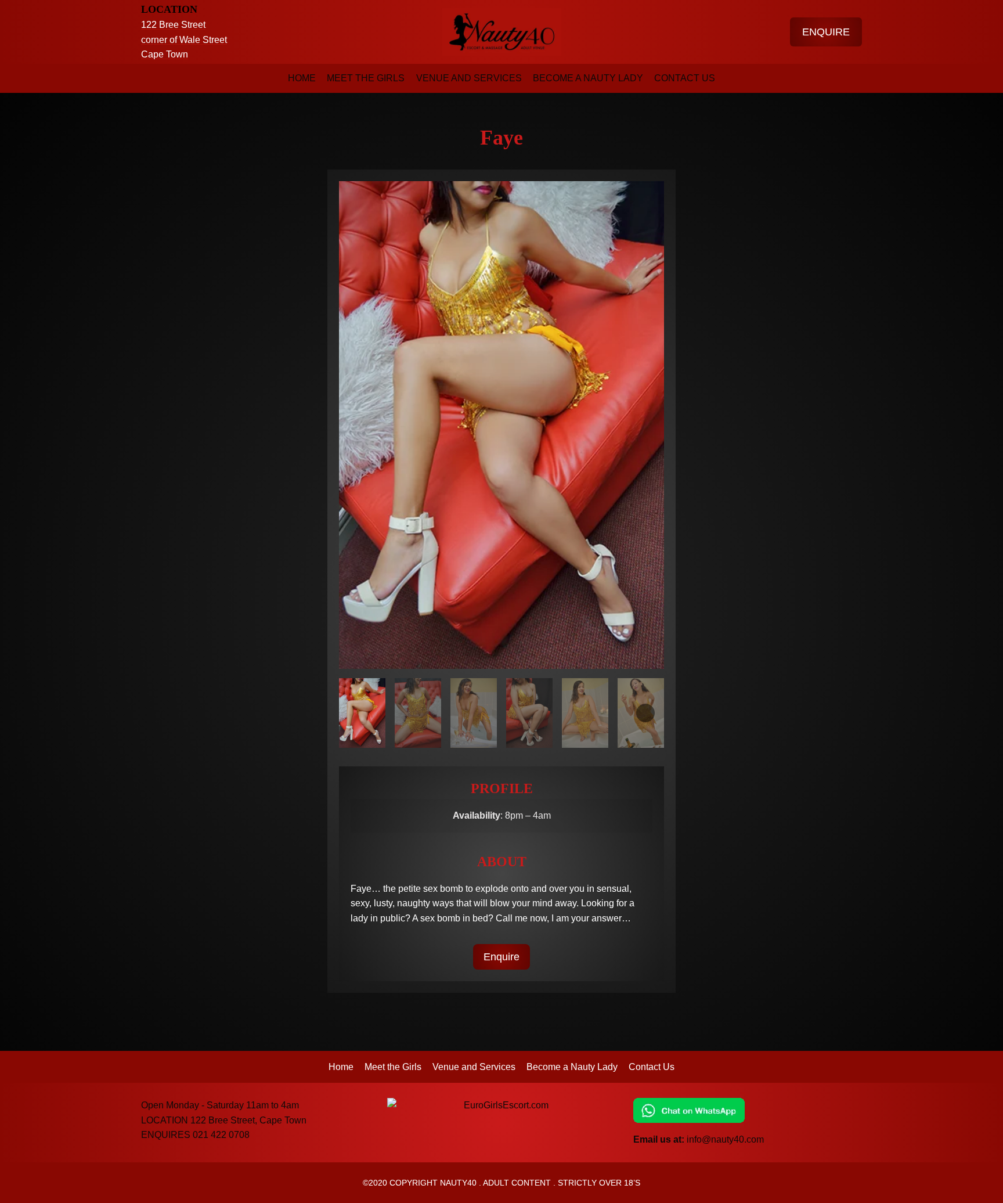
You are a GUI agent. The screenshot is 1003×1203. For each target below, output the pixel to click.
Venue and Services (469, 78)
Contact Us (684, 78)
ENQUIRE (826, 32)
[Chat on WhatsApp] (747, 1110)
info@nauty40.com (725, 1139)
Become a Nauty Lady (588, 78)
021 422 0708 (221, 1135)
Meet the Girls (366, 78)
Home (302, 78)
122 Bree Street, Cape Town (248, 1120)
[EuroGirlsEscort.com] (501, 1105)
